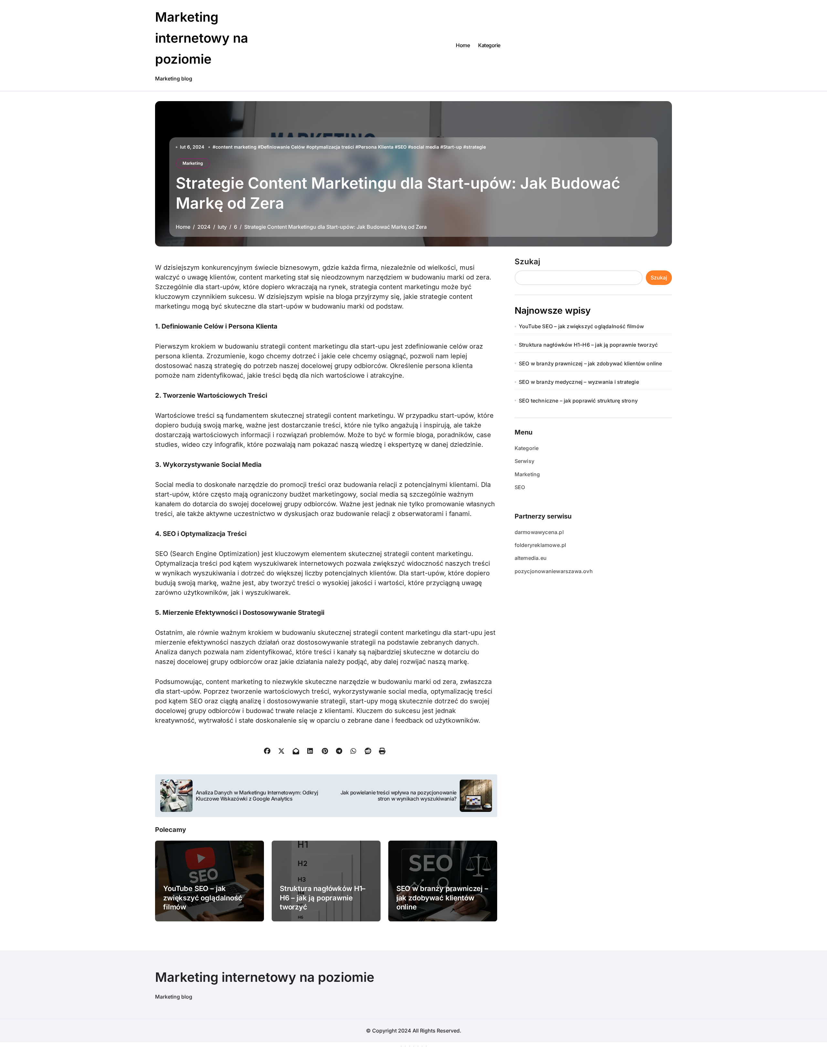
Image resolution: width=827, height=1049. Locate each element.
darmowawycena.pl (539, 532)
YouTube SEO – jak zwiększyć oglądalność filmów (202, 897)
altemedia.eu (531, 558)
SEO (402, 147)
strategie (476, 147)
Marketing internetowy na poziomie (201, 38)
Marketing (193, 163)
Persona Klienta (375, 147)
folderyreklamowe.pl (540, 545)
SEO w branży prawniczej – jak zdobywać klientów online (442, 897)
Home (463, 45)
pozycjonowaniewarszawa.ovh (554, 571)
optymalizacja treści (331, 147)
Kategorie (489, 45)
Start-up (452, 147)
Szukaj (527, 261)
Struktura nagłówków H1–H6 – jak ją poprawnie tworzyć (322, 897)
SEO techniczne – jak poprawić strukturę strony (578, 400)
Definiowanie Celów (283, 147)
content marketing (235, 147)
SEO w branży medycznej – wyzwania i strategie (579, 382)
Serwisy (524, 461)
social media (425, 147)
